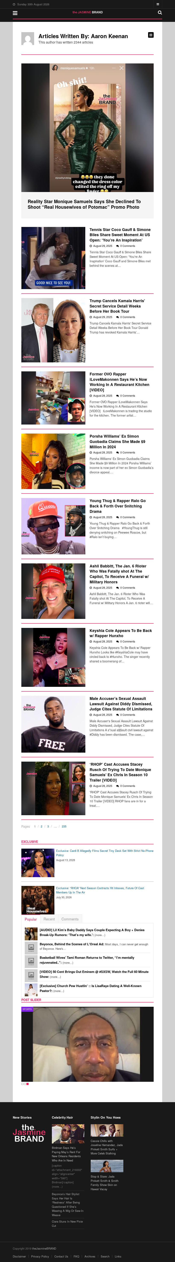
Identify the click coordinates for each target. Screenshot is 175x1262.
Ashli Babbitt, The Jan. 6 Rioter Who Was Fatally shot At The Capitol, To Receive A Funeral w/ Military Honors (119, 573)
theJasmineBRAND (44, 1248)
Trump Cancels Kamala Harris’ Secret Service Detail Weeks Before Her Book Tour (117, 306)
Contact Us (61, 1256)
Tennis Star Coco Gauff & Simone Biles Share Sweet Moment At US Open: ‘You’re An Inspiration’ (120, 235)
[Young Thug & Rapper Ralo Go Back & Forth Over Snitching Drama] (53, 526)
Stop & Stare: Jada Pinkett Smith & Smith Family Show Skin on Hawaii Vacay (104, 1182)
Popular (31, 919)
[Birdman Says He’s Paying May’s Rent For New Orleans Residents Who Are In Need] (68, 1133)
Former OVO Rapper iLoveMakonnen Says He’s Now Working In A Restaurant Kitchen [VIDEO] (119, 381)
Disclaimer (19, 1256)
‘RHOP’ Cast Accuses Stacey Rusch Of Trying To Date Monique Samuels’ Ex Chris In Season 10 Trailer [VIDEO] (120, 772)
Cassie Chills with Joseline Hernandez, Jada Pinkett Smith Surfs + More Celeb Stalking (107, 1147)
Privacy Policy (40, 1256)
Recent (49, 918)
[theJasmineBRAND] (88, 12)
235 (64, 826)
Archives (90, 1256)
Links (118, 1256)
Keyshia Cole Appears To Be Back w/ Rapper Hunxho (121, 633)
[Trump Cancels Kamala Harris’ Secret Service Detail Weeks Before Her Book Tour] (53, 330)
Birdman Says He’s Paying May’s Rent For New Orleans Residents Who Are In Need (66, 1154)
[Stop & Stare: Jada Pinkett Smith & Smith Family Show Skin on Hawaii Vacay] (107, 1166)
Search (105, 1256)
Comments (70, 918)
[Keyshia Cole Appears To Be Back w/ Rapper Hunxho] (53, 657)
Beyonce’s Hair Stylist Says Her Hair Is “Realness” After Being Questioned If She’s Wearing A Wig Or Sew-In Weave (67, 1204)
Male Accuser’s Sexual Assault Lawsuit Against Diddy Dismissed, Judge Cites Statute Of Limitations (121, 703)
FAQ (76, 1256)
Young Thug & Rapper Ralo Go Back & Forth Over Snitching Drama (118, 506)
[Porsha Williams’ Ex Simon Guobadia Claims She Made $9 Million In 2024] (53, 461)
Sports (27, 1009)
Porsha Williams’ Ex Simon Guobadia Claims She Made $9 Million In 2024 (117, 441)
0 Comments (127, 246)
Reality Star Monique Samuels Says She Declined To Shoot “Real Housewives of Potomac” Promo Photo (84, 204)
